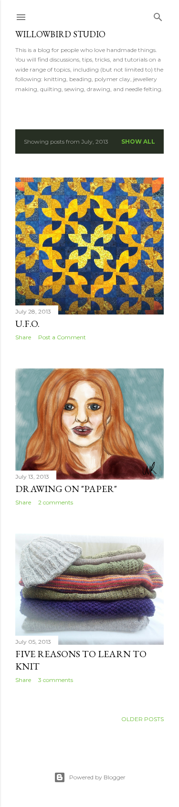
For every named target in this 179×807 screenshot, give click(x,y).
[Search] (158, 15)
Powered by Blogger (97, 777)
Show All (138, 141)
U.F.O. (27, 323)
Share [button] (23, 337)
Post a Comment (62, 337)
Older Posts (142, 719)
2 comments (55, 502)
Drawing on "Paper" (66, 488)
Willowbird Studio (60, 34)
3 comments (55, 679)
